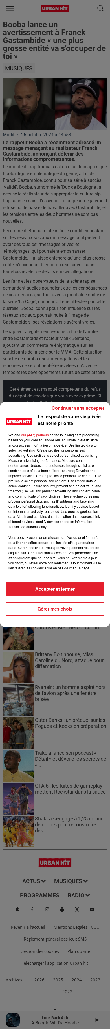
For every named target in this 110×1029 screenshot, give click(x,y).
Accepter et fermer (55, 589)
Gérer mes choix (55, 608)
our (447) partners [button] (35, 434)
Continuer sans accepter (78, 408)
